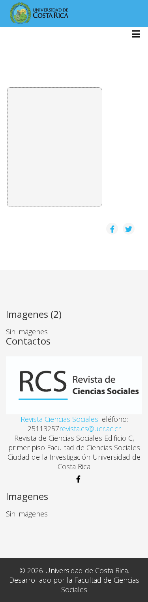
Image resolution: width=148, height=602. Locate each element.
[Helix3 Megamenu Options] (136, 35)
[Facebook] (74, 479)
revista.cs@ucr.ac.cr (90, 428)
